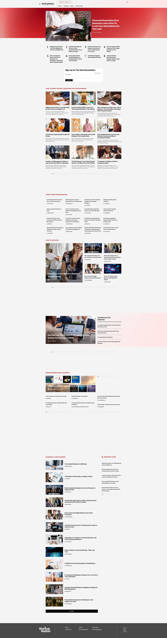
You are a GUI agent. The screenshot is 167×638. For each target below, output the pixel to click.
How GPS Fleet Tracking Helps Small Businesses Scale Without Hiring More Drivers (92, 220)
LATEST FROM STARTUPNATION (56, 194)
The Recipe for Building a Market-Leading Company (107, 162)
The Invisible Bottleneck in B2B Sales (105, 337)
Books (49, 382)
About (66, 627)
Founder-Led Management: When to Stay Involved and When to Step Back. (57, 162)
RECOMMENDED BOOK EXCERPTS (58, 373)
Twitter (124, 629)
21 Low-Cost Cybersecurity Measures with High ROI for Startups (110, 278)
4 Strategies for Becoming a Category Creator (78, 476)
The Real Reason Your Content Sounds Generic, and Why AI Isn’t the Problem (83, 162)
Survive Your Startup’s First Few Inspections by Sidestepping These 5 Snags (73, 210)
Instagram (125, 631)
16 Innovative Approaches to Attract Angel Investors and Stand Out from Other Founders (112, 257)
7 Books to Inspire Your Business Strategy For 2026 (69, 386)
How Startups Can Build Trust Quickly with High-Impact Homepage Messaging (92, 201)
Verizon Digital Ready (97, 629)
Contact (80, 627)
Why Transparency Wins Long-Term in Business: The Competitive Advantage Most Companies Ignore (109, 109)
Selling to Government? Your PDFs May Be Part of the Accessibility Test (57, 108)
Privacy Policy (95, 627)
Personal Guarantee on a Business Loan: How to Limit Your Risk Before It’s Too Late (105, 24)
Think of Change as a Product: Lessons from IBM (56, 396)
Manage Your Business (52, 331)
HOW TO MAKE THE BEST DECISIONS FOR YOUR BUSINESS (66, 88)
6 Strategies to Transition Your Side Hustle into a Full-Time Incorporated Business (81, 538)
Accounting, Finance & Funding (53, 270)
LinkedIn (124, 630)
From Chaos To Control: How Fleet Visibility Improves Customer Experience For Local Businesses (73, 220)
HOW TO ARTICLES (52, 240)
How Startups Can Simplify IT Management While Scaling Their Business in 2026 (110, 220)
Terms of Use (68, 629)
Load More (71, 611)
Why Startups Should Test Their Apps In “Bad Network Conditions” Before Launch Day (55, 229)
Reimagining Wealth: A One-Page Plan (80, 396)
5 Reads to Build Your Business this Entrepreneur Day (108, 404)
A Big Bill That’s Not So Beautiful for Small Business (80, 563)
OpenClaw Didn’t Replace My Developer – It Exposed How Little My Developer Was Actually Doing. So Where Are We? (92, 229)
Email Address (68, 74)
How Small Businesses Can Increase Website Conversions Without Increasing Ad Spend (108, 136)
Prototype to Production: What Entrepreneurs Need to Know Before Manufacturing (54, 220)
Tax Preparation (63, 270)
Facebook (125, 628)
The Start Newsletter (83, 629)
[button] (40, 4)
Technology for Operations (62, 331)
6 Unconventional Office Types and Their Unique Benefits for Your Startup (83, 108)
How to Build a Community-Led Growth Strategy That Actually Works (83, 135)
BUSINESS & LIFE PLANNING (55, 457)
